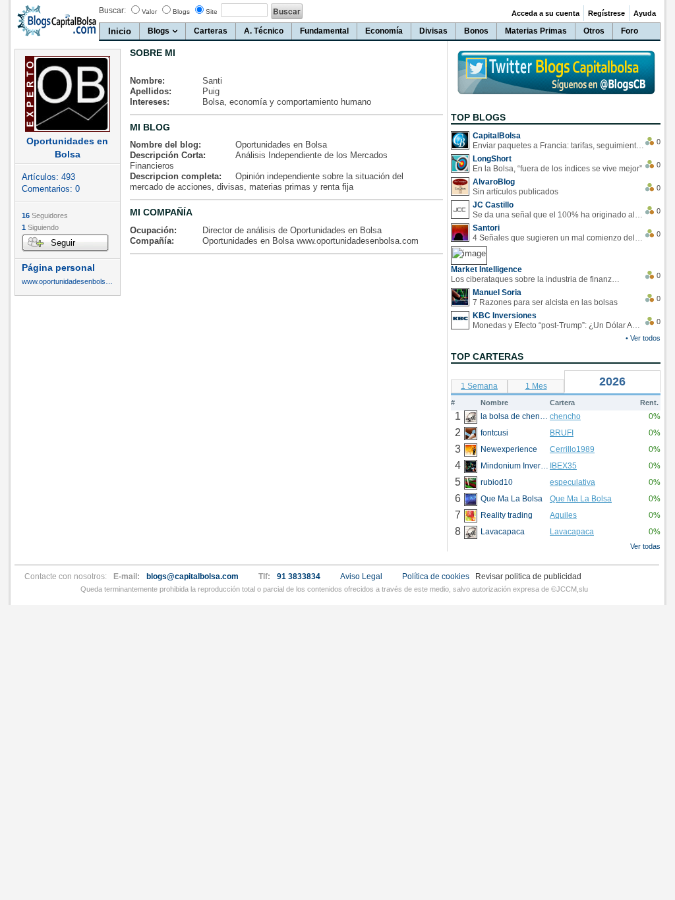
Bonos (476, 31)
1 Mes (536, 386)
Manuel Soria (497, 292)
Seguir (63, 243)
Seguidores (45, 215)
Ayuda (644, 13)
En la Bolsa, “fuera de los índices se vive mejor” (557, 168)
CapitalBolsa (497, 135)
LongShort (492, 158)
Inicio (119, 31)
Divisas (433, 31)
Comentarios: (51, 189)
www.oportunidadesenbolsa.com (67, 281)
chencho (565, 416)
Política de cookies (435, 576)
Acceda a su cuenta (545, 13)
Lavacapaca (572, 531)
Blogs (181, 11)
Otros (593, 31)
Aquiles (563, 515)
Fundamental (324, 31)
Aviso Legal (361, 576)
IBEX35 (563, 465)
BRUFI (561, 432)
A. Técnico (263, 31)
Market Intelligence (486, 269)
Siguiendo (40, 227)
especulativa (572, 482)
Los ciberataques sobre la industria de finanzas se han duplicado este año (536, 279)
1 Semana (479, 386)
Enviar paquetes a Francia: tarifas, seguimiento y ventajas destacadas (558, 145)
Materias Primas (536, 31)
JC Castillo (493, 205)
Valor (149, 11)
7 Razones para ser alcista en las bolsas (545, 302)
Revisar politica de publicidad (528, 576)
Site (212, 11)
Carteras (210, 31)
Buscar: (112, 10)
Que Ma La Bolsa (581, 498)
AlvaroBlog (494, 181)
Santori (486, 228)
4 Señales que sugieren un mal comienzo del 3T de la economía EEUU (558, 237)
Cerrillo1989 (572, 449)
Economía (384, 31)
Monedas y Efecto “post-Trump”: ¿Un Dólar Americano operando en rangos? (558, 325)
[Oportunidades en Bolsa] (67, 94)
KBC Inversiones (505, 315)
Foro (629, 31)
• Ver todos (643, 338)
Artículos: (48, 177)
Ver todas (645, 546)
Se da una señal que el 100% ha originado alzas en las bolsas (558, 214)
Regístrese (606, 13)
